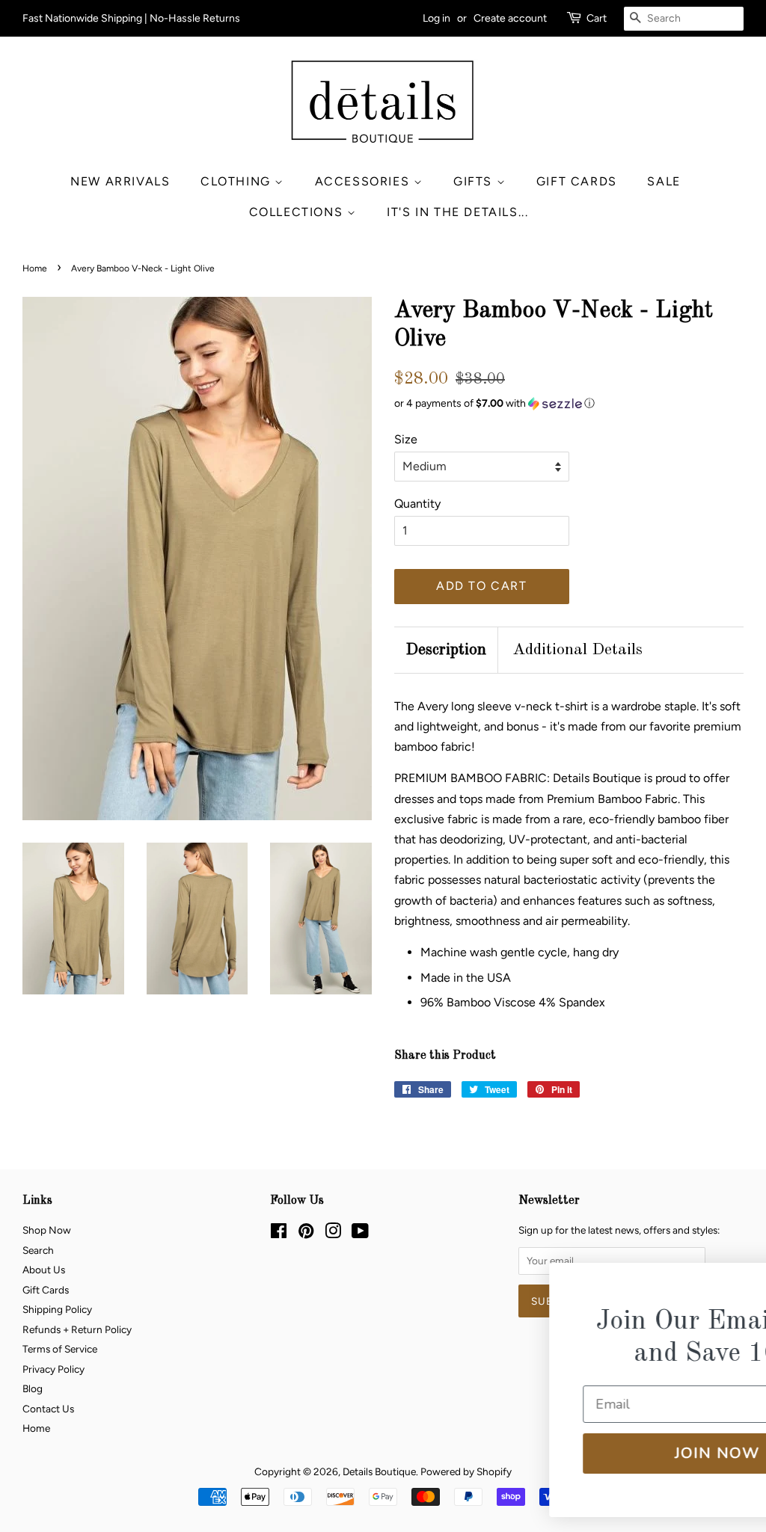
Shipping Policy (57, 1309)
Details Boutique (379, 1471)
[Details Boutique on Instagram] (333, 1234)
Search (38, 1250)
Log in (436, 18)
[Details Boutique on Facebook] (278, 1234)
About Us (43, 1270)
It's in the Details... (457, 212)
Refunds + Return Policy (77, 1329)
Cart (596, 18)
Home (34, 268)
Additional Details (577, 650)
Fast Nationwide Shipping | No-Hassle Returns (131, 18)
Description (445, 650)
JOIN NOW (585, 1453)
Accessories (364, 181)
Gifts (475, 181)
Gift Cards (576, 181)
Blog (32, 1388)
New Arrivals (120, 181)
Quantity (417, 503)
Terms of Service (59, 1349)
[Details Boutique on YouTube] (360, 1234)
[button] (569, 403)
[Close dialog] (733, 1284)
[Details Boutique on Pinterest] (306, 1234)
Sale (663, 181)
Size (405, 439)
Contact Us (48, 1409)
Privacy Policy (53, 1369)
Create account (510, 18)
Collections (298, 212)
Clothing (237, 181)
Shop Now (46, 1230)
